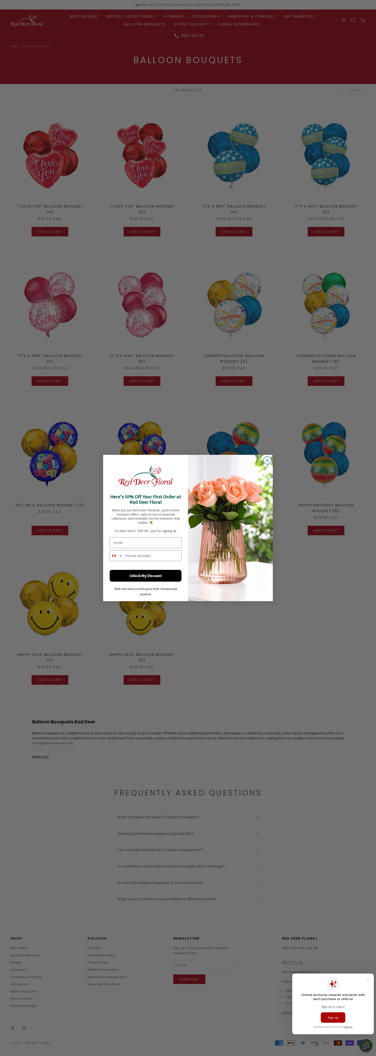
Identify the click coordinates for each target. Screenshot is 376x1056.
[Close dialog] (267, 460)
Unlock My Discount (146, 576)
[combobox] (116, 556)
